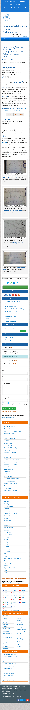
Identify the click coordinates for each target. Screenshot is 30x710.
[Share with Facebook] (5, 295)
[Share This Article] (7, 283)
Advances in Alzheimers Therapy (13, 304)
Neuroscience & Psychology (11, 478)
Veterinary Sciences (9, 493)
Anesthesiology (8, 501)
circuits (9, 154)
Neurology (6, 539)
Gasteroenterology (9, 515)
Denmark (23, 595)
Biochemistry (7, 428)
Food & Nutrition (8, 455)
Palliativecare (19, 635)
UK (5, 597)
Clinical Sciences (8, 443)
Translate (24, 36)
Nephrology (7, 537)
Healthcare (7, 523)
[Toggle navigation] (4, 39)
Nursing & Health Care (9, 481)
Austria (23, 590)
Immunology (7, 525)
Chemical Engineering (9, 438)
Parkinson (7, 318)
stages (16, 149)
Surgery (6, 570)
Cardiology (7, 504)
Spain (14, 588)
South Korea (5, 605)
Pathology (6, 553)
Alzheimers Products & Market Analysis (15, 308)
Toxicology (7, 572)
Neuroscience (6, 628)
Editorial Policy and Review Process (11, 696)
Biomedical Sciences (9, 433)
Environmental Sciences (10, 452)
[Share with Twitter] (7, 295)
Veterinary (5, 670)
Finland (23, 592)
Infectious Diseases (9, 527)
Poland (23, 588)
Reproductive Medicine (10, 568)
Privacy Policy (6, 695)
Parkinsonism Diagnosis (11, 321)
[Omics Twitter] (11, 7)
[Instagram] (27, 700)
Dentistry (6, 508)
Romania (23, 602)
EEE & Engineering (7, 668)
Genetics (6, 518)
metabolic (4, 142)
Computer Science (8, 445)
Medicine (6, 530)
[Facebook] (18, 700)
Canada (15, 590)
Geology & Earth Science (10, 462)
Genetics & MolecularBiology (7, 636)
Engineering (7, 450)
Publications (13, 1)
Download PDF (18, 115)
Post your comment (15, 287)
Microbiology (7, 532)
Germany (7, 595)
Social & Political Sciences (10, 490)
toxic (9, 142)
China (14, 592)
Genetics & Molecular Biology (11, 459)
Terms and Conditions (8, 693)
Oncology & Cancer (21, 615)
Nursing (6, 542)
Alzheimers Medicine (10, 306)
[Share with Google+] (13, 295)
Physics (6, 485)
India (14, 597)
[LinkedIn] (24, 700)
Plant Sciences (7, 488)
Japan (6, 600)
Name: (4, 370)
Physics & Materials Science (10, 663)
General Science (8, 457)
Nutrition (6, 544)
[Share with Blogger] (19, 295)
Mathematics (7, 471)
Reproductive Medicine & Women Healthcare (21, 639)
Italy (6, 592)
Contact (18, 4)
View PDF (10, 115)
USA (6, 588)
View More (22, 331)
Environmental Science (8, 666)
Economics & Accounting (10, 447)
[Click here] (5, 7)
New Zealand (13, 607)
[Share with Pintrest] (16, 295)
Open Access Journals (8, 417)
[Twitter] (21, 700)
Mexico (23, 597)
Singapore (15, 600)
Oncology (6, 546)
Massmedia (6, 678)
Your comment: (6, 383)
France (15, 595)
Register (12, 4)
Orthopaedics (7, 551)
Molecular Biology (8, 534)
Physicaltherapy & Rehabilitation (12, 558)
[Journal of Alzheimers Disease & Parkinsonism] (6, 17)
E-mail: (4, 377)
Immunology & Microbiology (11, 464)
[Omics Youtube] (25, 7)
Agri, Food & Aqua (7, 659)
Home (6, 1)
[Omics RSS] (18, 7)
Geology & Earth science (9, 680)
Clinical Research (8, 506)
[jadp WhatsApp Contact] (15, 10)
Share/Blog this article (10, 340)
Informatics (7, 466)
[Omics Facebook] (8, 7)
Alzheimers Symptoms (11, 311)
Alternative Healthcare (5, 643)
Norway (23, 600)
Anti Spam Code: (6, 398)
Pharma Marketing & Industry (10, 656)
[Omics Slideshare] (22, 7)
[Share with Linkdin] (10, 295)
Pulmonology (7, 563)
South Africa (13, 603)
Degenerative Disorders (11, 313)
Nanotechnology (8, 476)
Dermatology (7, 511)
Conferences (22, 1)
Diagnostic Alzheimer (10, 316)
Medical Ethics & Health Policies (20, 632)
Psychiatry (6, 560)
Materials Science (8, 469)
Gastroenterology (7, 633)
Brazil (6, 602)
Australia (7, 590)
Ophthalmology (8, 549)
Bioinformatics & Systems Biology (12, 431)
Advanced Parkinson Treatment (13, 301)
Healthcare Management (6, 625)
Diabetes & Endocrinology (10, 513)
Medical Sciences (8, 474)
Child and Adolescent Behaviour (13, 328)
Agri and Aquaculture (9, 426)
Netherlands (6, 610)
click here (20, 403)
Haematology (7, 520)
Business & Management (10, 436)
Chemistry (6, 440)
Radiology (6, 565)
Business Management (8, 675)
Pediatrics (6, 556)
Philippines (16, 610)
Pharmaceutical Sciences (10, 483)
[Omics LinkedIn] (15, 7)
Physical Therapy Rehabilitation (20, 623)
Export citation (9, 337)
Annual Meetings (14, 583)
